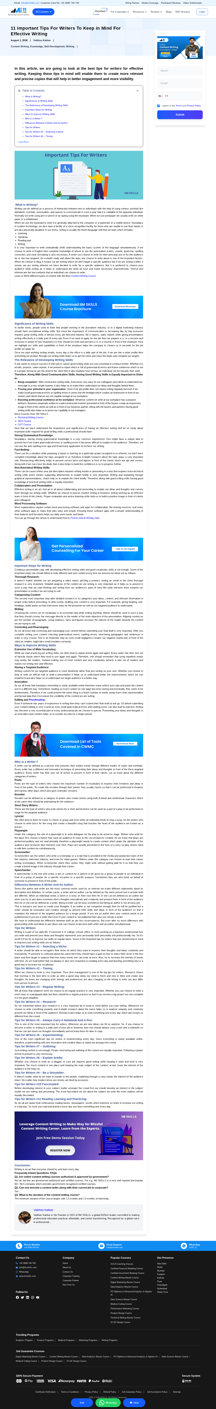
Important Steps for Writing (38, 109)
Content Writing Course (84, 276)
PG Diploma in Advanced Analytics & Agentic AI (135, 1356)
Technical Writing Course (30, 417)
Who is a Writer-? (33, 118)
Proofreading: (37, 699)
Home (65, 1263)
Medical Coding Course (121, 1304)
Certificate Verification (45, 1392)
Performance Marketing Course (125, 1308)
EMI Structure (183, 11)
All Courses (43, 11)
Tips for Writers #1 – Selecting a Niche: (44, 131)
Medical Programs (66, 1340)
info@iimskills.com (30, 3)
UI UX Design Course (120, 1322)
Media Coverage (150, 3)
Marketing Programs (88, 1340)
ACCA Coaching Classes (122, 1264)
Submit (180, 114)
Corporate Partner (71, 1280)
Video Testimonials (192, 3)
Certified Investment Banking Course (127, 1273)
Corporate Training (71, 1276)
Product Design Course (121, 1313)
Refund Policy (109, 1392)
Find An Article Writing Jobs (85, 518)
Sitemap (177, 1392)
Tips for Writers (32, 127)
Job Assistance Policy (157, 1392)
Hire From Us (69, 1285)
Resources (138, 11)
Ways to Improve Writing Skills (40, 114)
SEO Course (24, 421)
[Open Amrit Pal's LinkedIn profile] (40, 1396)
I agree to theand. (181, 105)
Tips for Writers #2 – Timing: (39, 136)
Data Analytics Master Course (124, 1287)
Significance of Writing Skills (39, 101)
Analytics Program (24, 1340)
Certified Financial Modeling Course (127, 1268)
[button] (160, 96)
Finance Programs (45, 1340)
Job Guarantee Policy (132, 1392)
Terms (179, 105)
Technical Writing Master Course (125, 1317)
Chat (134, 1402)
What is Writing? (33, 96)
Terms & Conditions (70, 1392)
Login (202, 11)
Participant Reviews (171, 3)
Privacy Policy (194, 105)
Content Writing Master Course (125, 1277)
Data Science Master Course (124, 1299)
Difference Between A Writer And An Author (46, 123)
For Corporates (119, 11)
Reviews (155, 11)
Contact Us (68, 1272)
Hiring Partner (132, 3)
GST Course (24, 424)
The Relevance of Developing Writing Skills (46, 105)
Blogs (169, 11)
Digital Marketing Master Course (125, 1282)
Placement (100, 11)
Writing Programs (109, 1340)
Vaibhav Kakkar (43, 1210)
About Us (67, 1267)
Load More (23, 142)
